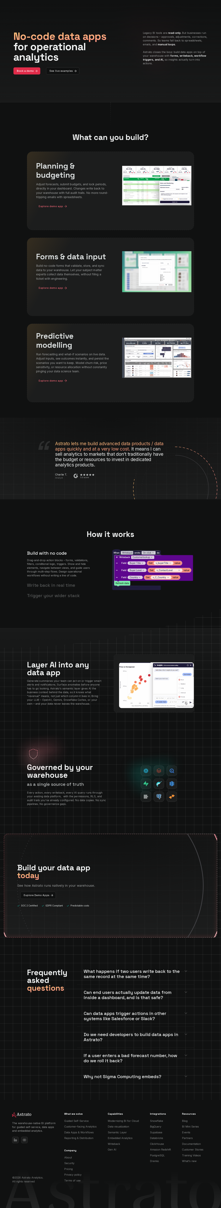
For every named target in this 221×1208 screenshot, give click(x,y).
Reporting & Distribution (78, 1138)
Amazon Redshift (160, 1149)
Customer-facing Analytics (80, 1126)
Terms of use (72, 1180)
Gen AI (112, 1149)
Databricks (156, 1138)
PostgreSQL (157, 1155)
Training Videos (191, 1155)
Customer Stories (192, 1149)
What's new (189, 1161)
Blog (185, 1120)
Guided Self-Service (76, 1120)
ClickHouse (157, 1143)
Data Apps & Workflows (79, 1132)
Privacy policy (73, 1174)
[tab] (60, 564)
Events (186, 1132)
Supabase (156, 1132)
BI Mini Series (190, 1126)
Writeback (114, 1143)
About (68, 1157)
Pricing (68, 1169)
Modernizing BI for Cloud (123, 1120)
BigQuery (155, 1126)
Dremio (154, 1161)
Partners (187, 1138)
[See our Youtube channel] (24, 1140)
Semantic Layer (117, 1132)
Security (69, 1163)
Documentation (191, 1143)
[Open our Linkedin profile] (15, 1140)
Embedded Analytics (120, 1138)
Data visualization (118, 1126)
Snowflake (156, 1120)
